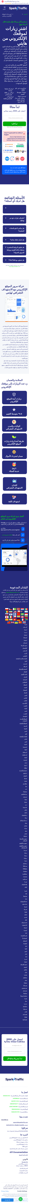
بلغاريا (25, 781)
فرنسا (25, 906)
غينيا (26, 899)
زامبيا (25, 860)
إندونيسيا (25, 747)
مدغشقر (25, 977)
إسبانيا (25, 635)
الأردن (25, 653)
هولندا (25, 1017)
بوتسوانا (25, 791)
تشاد (26, 823)
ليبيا (26, 956)
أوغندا (25, 757)
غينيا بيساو (24, 904)
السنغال (25, 684)
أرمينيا (25, 629)
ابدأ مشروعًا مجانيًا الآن (14, 1059)
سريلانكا (25, 866)
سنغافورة (25, 874)
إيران (26, 762)
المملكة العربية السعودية (23, 719)
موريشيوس (24, 988)
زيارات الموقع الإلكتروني (22, 1144)
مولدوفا (25, 993)
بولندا (26, 799)
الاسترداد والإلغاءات (23, 1172)
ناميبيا (25, 998)
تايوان (25, 812)
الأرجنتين (25, 650)
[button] (4, 8)
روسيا (25, 855)
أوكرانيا (25, 760)
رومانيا (25, 858)
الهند (26, 734)
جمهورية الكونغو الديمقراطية (23, 846)
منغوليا (25, 982)
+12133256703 (6, 1095)
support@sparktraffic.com (14, 266)
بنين (26, 789)
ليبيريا (25, 959)
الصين (25, 695)
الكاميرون (24, 703)
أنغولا (26, 749)
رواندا (25, 853)
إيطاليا (25, 768)
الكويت (25, 705)
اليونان (25, 744)
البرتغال (25, 666)
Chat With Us (4, 1119)
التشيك (25, 671)
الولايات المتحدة (23, 736)
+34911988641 (16, 1098)
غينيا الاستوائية (23, 901)
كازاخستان (24, 925)
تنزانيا (25, 828)
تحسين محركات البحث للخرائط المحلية (19, 1148)
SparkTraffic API (23, 1155)
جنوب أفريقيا (24, 645)
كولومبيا (25, 943)
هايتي (25, 1011)
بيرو (26, 804)
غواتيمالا (25, 896)
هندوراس (25, 1014)
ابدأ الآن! (14, 124)
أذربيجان (25, 627)
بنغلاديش (25, 783)
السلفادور (24, 682)
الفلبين (25, 700)
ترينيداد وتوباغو (23, 820)
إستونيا (25, 640)
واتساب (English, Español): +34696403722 (17, 1125)
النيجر (25, 731)
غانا (26, 893)
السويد (25, 687)
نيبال (26, 1001)
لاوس (25, 951)
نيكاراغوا (25, 1006)
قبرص (25, 917)
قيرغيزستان (24, 922)
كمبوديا (25, 930)
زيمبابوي (25, 863)
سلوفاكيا (25, 868)
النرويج (25, 726)
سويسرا (25, 876)
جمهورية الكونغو (23, 843)
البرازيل (25, 663)
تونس (25, 833)
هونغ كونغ (25, 1019)
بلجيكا (25, 778)
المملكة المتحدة (23, 723)
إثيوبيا (25, 624)
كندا (26, 933)
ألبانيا (26, 661)
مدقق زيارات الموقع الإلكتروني (20, 1140)
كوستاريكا (24, 938)
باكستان (25, 775)
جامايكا (25, 836)
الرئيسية (25, 14)
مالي (26, 972)
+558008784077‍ (14, 1104)
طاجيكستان (24, 884)
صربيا (25, 881)
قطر (26, 919)
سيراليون (25, 879)
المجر (25, 711)
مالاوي (25, 969)
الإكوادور (25, 656)
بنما (26, 786)
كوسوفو (25, 940)
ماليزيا (25, 975)
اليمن (25, 741)
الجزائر (25, 677)
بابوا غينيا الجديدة (23, 770)
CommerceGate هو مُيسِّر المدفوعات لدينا (17, 1131)
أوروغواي (25, 752)
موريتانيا (25, 985)
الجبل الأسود (24, 674)
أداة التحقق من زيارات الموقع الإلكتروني (18, 1137)
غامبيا (25, 891)
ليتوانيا (25, 961)
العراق (25, 692)
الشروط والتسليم (24, 1168)
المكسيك (25, 716)
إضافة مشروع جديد (7, 535)
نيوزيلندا (25, 1009)
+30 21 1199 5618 (15, 1101)
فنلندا (25, 912)
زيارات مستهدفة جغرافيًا (22, 1142)
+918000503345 (16, 1109)
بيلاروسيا (25, 807)
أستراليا (25, 637)
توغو (26, 831)
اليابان (25, 739)
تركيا (26, 817)
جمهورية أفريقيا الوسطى (23, 839)
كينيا (26, 946)
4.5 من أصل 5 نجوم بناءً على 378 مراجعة (20, 3)
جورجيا (25, 850)
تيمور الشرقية (24, 964)
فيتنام (25, 914)
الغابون (25, 698)
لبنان (26, 954)
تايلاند (25, 810)
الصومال (25, 690)
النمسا (25, 728)
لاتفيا (26, 948)
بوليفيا (25, 802)
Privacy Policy (5, 1191)
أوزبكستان (24, 755)
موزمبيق (25, 990)
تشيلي (25, 825)
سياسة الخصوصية (23, 1170)
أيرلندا (25, 765)
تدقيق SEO (25, 1146)
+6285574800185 (13, 1106)
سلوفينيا (25, 871)
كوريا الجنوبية (24, 935)
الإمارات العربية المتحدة (21, 658)
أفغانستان (24, 648)
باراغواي (25, 773)
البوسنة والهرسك (23, 669)
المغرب (25, 713)
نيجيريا (25, 1003)
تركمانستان (24, 815)
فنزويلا (25, 909)
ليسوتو (25, 967)
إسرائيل (25, 642)
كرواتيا (25, 927)
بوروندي (25, 796)
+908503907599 (15, 1112)
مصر (26, 980)
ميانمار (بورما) (24, 996)
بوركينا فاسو (24, 794)
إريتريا (25, 632)
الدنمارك (25, 679)
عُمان (26, 887)
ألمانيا (25, 708)
